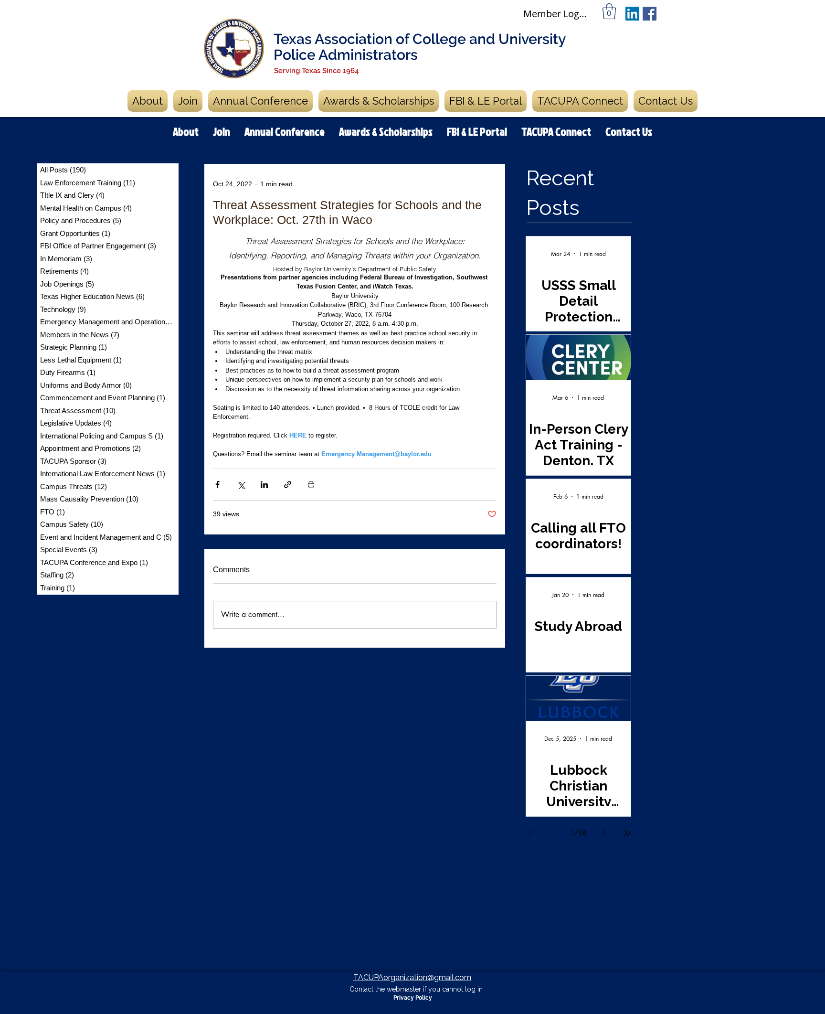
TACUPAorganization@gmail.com (412, 977)
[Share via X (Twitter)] (240, 484)
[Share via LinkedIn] (264, 484)
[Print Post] (311, 484)
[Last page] (627, 833)
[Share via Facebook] (217, 484)
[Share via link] (287, 484)
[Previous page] (552, 833)
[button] (609, 11)
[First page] (530, 833)
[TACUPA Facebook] (649, 14)
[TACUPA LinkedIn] (632, 14)
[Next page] (604, 833)
